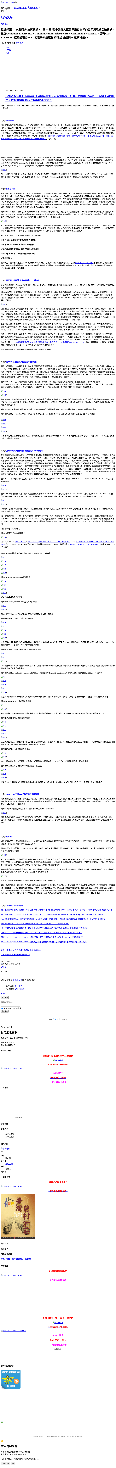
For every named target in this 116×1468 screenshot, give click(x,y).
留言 (20, 980)
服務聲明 (79, 1436)
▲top (3, 993)
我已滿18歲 (5, 1463)
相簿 (7, 48)
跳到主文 (4, 24)
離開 (13, 1463)
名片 (7, 53)
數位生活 (19, 43)
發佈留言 (5, 1011)
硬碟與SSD (19, 989)
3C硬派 (7, 18)
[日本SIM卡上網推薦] (13, 1068)
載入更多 (5, 997)
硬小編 (3, 967)
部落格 (8, 50)
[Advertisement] (58, 72)
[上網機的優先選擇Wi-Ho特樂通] (11, 1186)
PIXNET (41, 1436)
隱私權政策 (70, 1436)
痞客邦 (15, 980)
